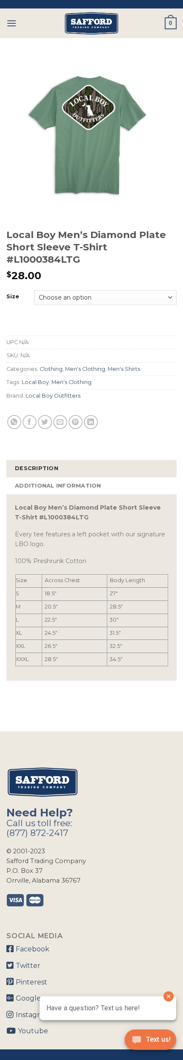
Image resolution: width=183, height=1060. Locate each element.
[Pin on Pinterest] (76, 422)
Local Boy (35, 382)
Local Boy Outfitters (53, 396)
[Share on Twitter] (45, 422)
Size (12, 297)
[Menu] (11, 23)
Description (36, 468)
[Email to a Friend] (60, 422)
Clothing (51, 369)
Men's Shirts (124, 369)
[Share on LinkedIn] (91, 422)
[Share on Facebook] (30, 422)
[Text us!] (150, 1042)
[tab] (91, 468)
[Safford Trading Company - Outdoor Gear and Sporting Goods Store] (91, 23)
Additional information (58, 485)
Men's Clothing (85, 369)
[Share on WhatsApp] (14, 422)
